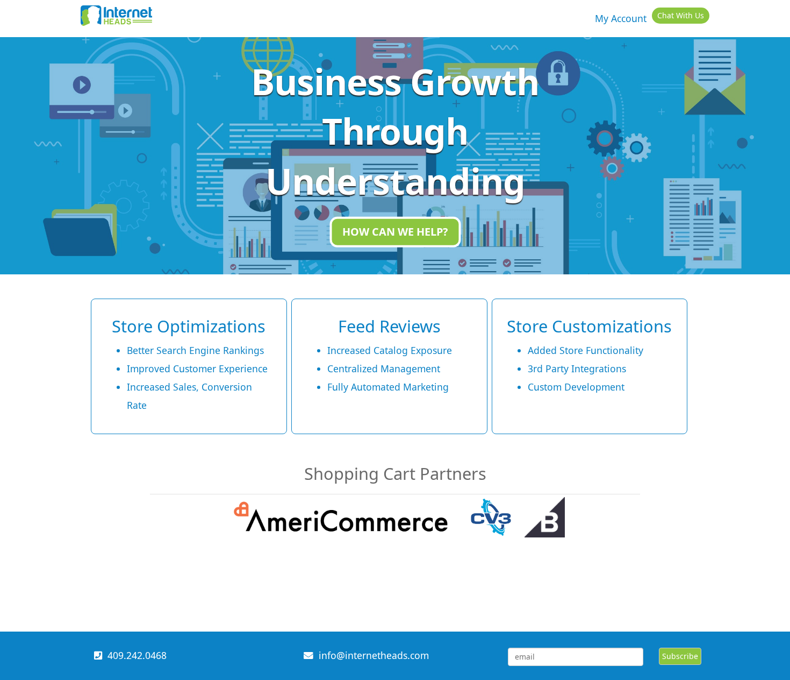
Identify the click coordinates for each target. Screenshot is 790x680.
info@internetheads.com (374, 655)
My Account (621, 18)
